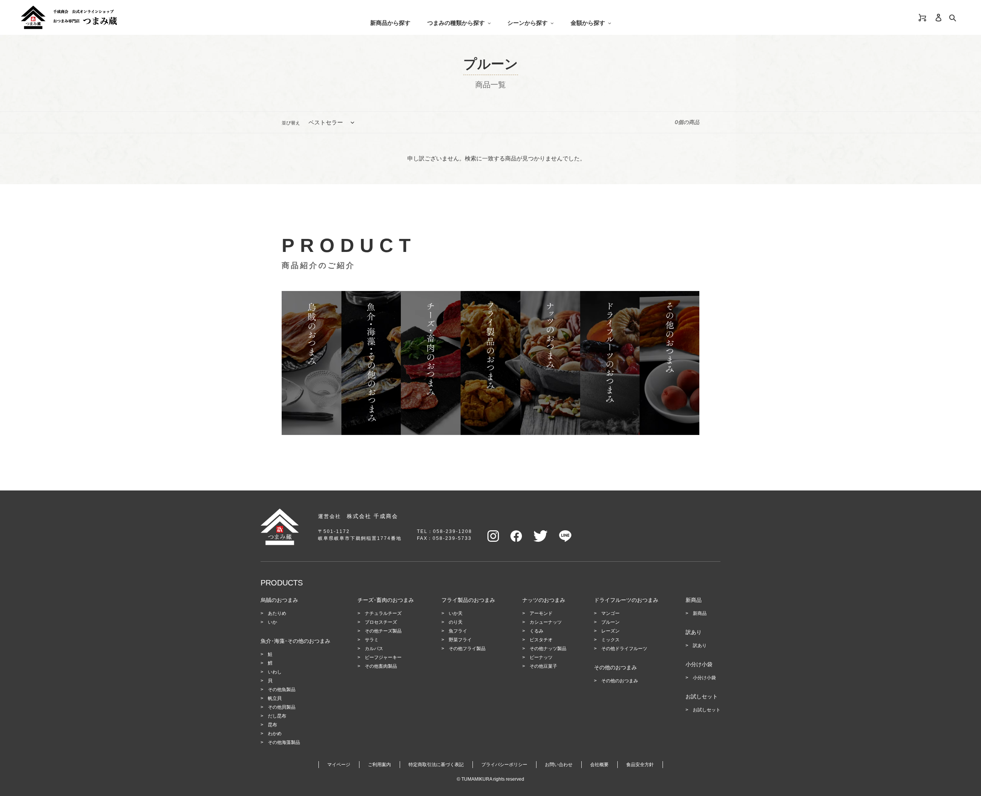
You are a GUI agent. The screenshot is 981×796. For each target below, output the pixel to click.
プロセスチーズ (381, 622)
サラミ (372, 639)
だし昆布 (277, 716)
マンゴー (610, 613)
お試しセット (706, 710)
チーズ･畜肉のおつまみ (386, 600)
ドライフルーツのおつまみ (626, 600)
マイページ (338, 764)
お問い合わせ (559, 764)
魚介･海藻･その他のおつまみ (295, 641)
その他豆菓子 (543, 666)
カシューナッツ (546, 622)
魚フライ (458, 631)
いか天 (456, 613)
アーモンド (541, 613)
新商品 (700, 613)
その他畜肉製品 (381, 666)
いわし (275, 672)
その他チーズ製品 (383, 631)
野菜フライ (460, 639)
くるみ (536, 631)
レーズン (610, 631)
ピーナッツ (541, 657)
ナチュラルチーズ (383, 613)
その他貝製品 (281, 707)
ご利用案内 (379, 764)
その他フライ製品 (467, 648)
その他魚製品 (281, 689)
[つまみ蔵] (138, 17)
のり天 (456, 622)
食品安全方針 (640, 764)
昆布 (272, 724)
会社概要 (599, 764)
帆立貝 (275, 698)
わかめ (275, 733)
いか (272, 622)
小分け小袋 (704, 677)
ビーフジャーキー (383, 657)
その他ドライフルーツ (624, 648)
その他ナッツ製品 (548, 648)
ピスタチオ (541, 639)
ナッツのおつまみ (543, 600)
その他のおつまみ (619, 680)
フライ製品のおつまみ (468, 600)
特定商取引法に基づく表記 (436, 764)
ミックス (610, 639)
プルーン (610, 622)
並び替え (291, 123)
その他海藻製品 (284, 742)
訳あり (700, 645)
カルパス (374, 648)
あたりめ (277, 613)
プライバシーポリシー (504, 764)
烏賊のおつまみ (279, 600)
